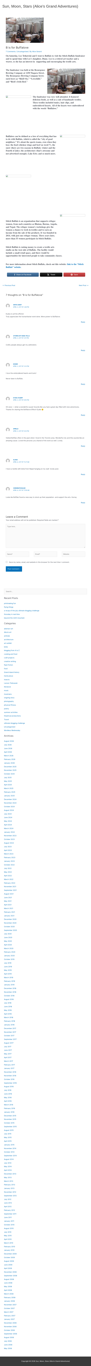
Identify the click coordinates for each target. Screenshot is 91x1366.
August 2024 (9, 810)
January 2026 (9, 763)
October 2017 (9, 1036)
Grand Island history (11, 672)
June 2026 (8, 748)
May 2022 (8, 872)
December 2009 (10, 1254)
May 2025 (8, 781)
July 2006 (8, 1341)
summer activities (11, 712)
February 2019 (9, 981)
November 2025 (10, 770)
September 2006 (10, 1334)
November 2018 (10, 992)
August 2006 (9, 1337)
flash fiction (8, 665)
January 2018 (9, 1025)
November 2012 (10, 1192)
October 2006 (9, 1330)
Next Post (83, 285)
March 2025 (8, 788)
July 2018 (7, 1003)
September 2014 (10, 1156)
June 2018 (8, 1006)
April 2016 (8, 1101)
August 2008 (9, 1279)
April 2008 (8, 1290)
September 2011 (10, 1214)
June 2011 (8, 1217)
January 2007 (9, 1319)
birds (6, 647)
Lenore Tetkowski (10, 683)
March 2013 (8, 1181)
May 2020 (8, 941)
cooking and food (10, 654)
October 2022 (9, 865)
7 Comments (11, 51)
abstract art (8, 629)
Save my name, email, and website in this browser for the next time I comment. (39, 562)
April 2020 (8, 945)
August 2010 (9, 1228)
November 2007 (10, 1305)
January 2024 (9, 832)
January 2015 (9, 1145)
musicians (8, 694)
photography (9, 701)
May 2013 (8, 1177)
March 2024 (8, 828)
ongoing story (9, 698)
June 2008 (8, 1283)
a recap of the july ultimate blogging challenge (21, 611)
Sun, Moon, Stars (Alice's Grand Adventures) (40, 6)
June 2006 (8, 1345)
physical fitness (10, 705)
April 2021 (7, 905)
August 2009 (9, 1261)
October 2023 (9, 839)
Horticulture (8, 676)
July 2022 (7, 868)
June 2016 (8, 1094)
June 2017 (8, 1050)
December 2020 (10, 919)
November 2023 (10, 836)
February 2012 (9, 1210)
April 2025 (8, 785)
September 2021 (10, 890)
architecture (8, 639)
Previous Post (9, 285)
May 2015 (7, 1137)
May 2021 (7, 901)
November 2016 (10, 1076)
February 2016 (9, 1108)
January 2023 (9, 861)
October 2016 (9, 1079)
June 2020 (8, 937)
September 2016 (10, 1083)
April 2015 (7, 1141)
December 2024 (10, 799)
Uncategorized (22, 51)
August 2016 (9, 1086)
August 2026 (9, 741)
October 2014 (9, 1152)
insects (6, 680)
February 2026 (9, 759)
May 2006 (8, 1348)
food (5, 669)
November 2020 (10, 923)
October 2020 (9, 927)
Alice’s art (7, 632)
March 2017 (8, 1061)
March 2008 (8, 1294)
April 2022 (8, 876)
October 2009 (9, 1257)
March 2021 (8, 908)
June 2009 (8, 1265)
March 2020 (8, 948)
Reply (83, 322)
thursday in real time (12, 614)
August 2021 (9, 894)
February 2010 (9, 1247)
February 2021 (9, 912)
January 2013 (9, 1188)
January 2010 (9, 1250)
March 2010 (8, 1243)
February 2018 (9, 1021)
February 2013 (9, 1185)
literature (7, 687)
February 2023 (9, 857)
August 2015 (9, 1130)
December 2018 (10, 988)
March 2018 (8, 1017)
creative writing (10, 661)
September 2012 (10, 1196)
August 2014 (9, 1159)
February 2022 (9, 883)
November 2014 (10, 1148)
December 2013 (10, 1174)
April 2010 (8, 1239)
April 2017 (7, 1057)
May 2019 (8, 970)
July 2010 (7, 1232)
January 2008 (9, 1301)
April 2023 (8, 850)
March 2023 (8, 854)
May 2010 (8, 1236)
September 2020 (10, 930)
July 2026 (8, 745)
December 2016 (10, 1072)
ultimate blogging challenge (14, 723)
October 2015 (9, 1123)
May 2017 (7, 1054)
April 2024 (8, 825)
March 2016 (8, 1105)
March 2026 (8, 756)
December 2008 (10, 1272)
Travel (6, 719)
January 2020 (9, 956)
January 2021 (9, 916)
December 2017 (10, 1028)
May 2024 (8, 821)
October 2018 (9, 996)
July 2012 (7, 1199)
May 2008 (8, 1286)
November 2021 (10, 886)
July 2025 (7, 777)
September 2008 (10, 1276)
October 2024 (9, 807)
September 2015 (10, 1127)
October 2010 (9, 1225)
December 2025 (10, 767)
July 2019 (7, 963)
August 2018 (9, 999)
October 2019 (9, 959)
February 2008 (9, 1297)
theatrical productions (12, 716)
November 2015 (10, 1119)
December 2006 (10, 1323)
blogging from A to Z (12, 650)
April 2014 (8, 1170)
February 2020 (9, 952)
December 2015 (10, 1116)
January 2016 (9, 1112)
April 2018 (7, 1014)
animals (7, 636)
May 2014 (8, 1166)
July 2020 (8, 934)
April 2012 (7, 1206)
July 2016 (7, 1090)
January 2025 (9, 796)
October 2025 (9, 774)
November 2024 (10, 803)
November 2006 (10, 1326)
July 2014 (7, 1163)
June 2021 (8, 897)
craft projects (9, 658)
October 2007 (9, 1308)
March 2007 (8, 1312)
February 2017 (9, 1065)
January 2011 (9, 1221)
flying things (8, 607)
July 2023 (8, 847)
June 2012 (8, 1203)
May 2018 (7, 1010)
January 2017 (9, 1068)
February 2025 (9, 792)
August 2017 (9, 1043)
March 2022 (8, 879)
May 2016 (8, 1097)
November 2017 (10, 1032)
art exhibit (8, 643)
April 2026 (8, 752)
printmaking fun (10, 603)
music (6, 690)
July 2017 (7, 1047)
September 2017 (10, 1039)
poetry (6, 709)
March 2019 (8, 977)
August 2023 (9, 843)
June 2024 (8, 817)
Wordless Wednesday (12, 730)
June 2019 (8, 967)
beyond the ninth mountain (14, 618)
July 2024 (8, 814)
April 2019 (8, 974)
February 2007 (9, 1316)
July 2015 (7, 1134)
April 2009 (8, 1268)
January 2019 (9, 985)
